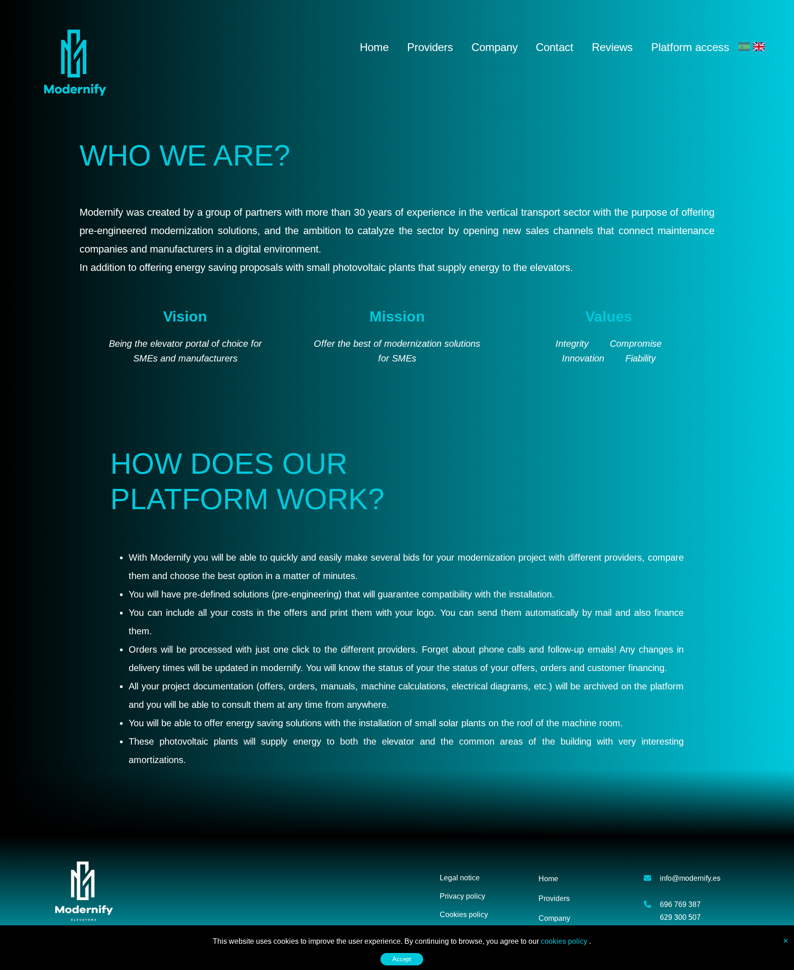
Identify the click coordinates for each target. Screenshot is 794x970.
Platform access (690, 47)
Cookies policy (464, 914)
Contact (554, 47)
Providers (430, 47)
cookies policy (565, 941)
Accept (401, 959)
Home (374, 47)
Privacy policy (462, 896)
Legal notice (460, 878)
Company (494, 47)
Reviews (612, 47)
